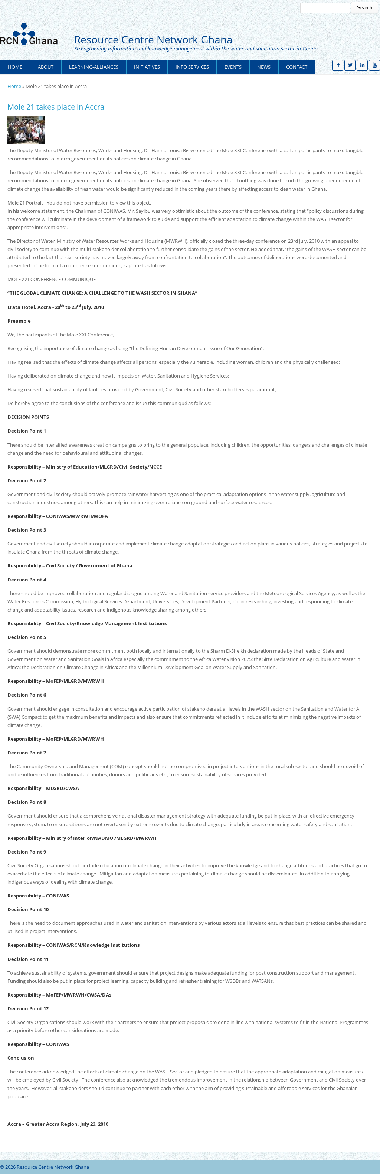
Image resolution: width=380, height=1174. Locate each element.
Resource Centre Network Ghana (153, 40)
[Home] (31, 34)
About (45, 66)
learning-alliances (93, 66)
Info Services (192, 66)
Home (15, 66)
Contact (296, 66)
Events (233, 66)
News (264, 66)
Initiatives (147, 66)
